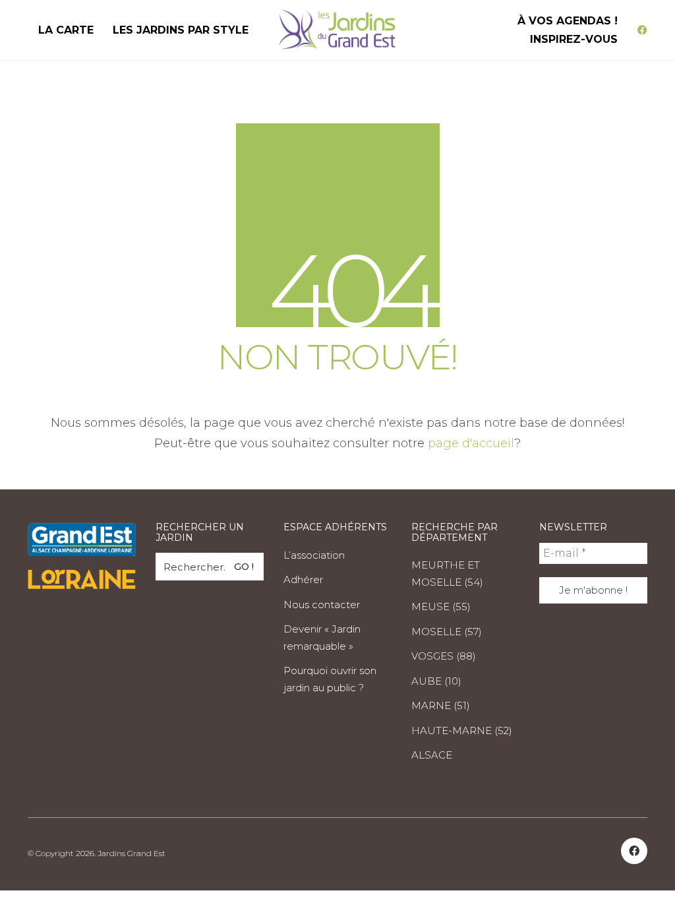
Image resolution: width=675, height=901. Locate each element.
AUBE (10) (436, 681)
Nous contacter (321, 604)
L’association (314, 555)
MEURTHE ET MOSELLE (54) (447, 573)
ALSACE (431, 755)
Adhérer (303, 579)
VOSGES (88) (443, 656)
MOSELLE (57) (446, 631)
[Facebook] (634, 851)
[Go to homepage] (337, 30)
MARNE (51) (440, 705)
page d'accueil (471, 443)
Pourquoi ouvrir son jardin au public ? (329, 679)
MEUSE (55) (441, 606)
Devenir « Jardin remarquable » (322, 637)
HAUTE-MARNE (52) (461, 730)
